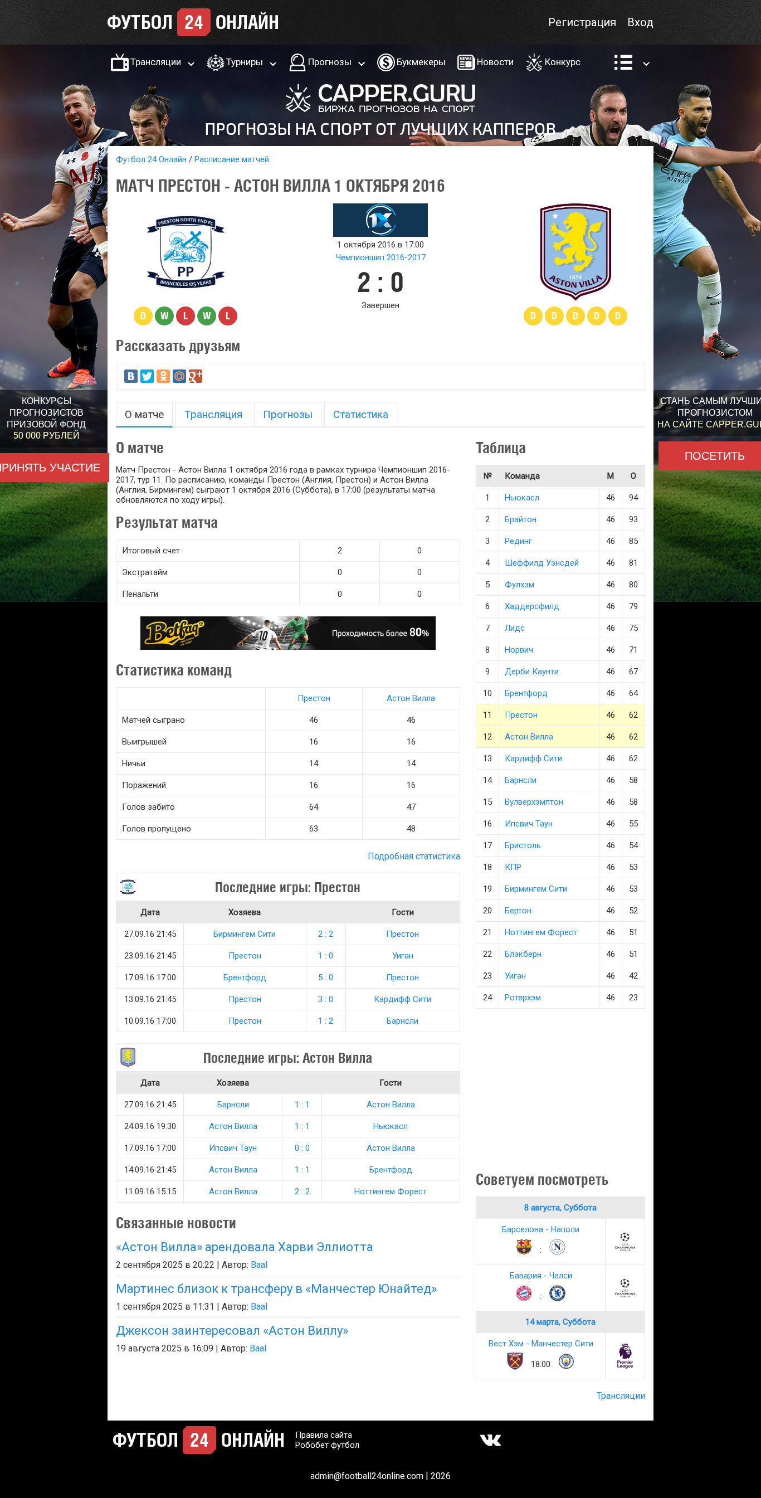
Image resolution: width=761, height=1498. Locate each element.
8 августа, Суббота (560, 1208)
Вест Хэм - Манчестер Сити (541, 1344)
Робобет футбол (327, 1445)
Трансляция (213, 414)
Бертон (518, 911)
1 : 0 (325, 956)
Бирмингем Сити (244, 934)
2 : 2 (325, 934)
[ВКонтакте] (131, 376)
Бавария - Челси (541, 1276)
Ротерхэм (523, 998)
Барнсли (402, 1021)
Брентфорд (244, 977)
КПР (513, 867)
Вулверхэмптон (534, 802)
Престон (313, 698)
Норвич (519, 650)
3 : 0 (325, 999)
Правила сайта (323, 1435)
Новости (495, 61)
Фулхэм (519, 585)
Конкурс (562, 61)
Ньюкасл (390, 1126)
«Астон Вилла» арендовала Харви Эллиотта (244, 1247)
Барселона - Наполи (540, 1229)
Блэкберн (523, 954)
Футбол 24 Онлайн (151, 159)
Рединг (518, 541)
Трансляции (155, 61)
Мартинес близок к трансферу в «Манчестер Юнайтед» (276, 1289)
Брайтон (520, 519)
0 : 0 (302, 1148)
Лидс (515, 628)
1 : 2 (325, 1021)
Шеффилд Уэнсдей (542, 563)
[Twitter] (147, 376)
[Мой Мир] (179, 376)
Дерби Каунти (532, 672)
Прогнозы (330, 61)
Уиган (402, 956)
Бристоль (523, 845)
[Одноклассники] (163, 376)
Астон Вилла (411, 698)
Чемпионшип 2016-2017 (381, 257)
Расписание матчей (231, 159)
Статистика (360, 414)
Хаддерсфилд (532, 606)
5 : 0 (325, 977)
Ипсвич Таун (233, 1148)
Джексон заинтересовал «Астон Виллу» (232, 1331)
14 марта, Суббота (560, 1322)
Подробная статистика (414, 856)
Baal (259, 1264)
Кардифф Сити (402, 999)
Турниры (244, 61)
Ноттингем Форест (390, 1191)
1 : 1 (302, 1105)
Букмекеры (421, 61)
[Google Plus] (195, 376)
